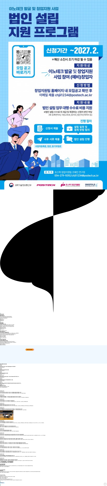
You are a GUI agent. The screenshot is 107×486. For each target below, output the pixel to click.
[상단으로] (105, 484)
